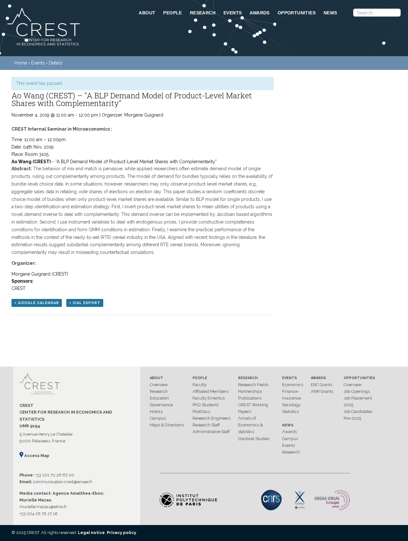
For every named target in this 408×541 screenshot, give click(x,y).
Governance (161, 404)
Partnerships (250, 391)
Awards (259, 12)
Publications (249, 398)
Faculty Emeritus (209, 398)
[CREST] (64, 46)
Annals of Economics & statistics (250, 425)
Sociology (291, 404)
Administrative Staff (211, 431)
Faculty (200, 384)
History (156, 411)
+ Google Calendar (36, 303)
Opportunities (297, 12)
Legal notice (91, 532)
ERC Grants (321, 384)
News (330, 12)
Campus (158, 418)
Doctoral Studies (253, 438)
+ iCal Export (84, 303)
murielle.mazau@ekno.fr (43, 506)
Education (159, 398)
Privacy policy (121, 532)
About (147, 12)
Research (202, 12)
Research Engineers (211, 418)
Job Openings (357, 391)
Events (232, 12)
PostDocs (201, 411)
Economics (292, 384)
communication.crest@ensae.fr (62, 481)
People (172, 12)
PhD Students (206, 404)
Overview (159, 384)
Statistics (290, 411)
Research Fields (253, 384)
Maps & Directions (167, 425)
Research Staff (206, 425)
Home (20, 62)
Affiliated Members (210, 391)
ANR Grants (322, 391)
